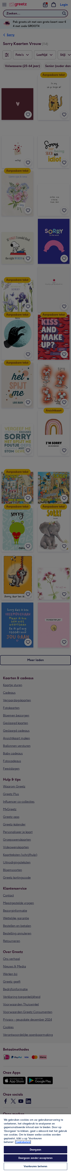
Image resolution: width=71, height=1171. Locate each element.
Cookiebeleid (23, 1142)
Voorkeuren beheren (35, 1166)
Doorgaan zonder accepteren (35, 1158)
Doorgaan (35, 1149)
